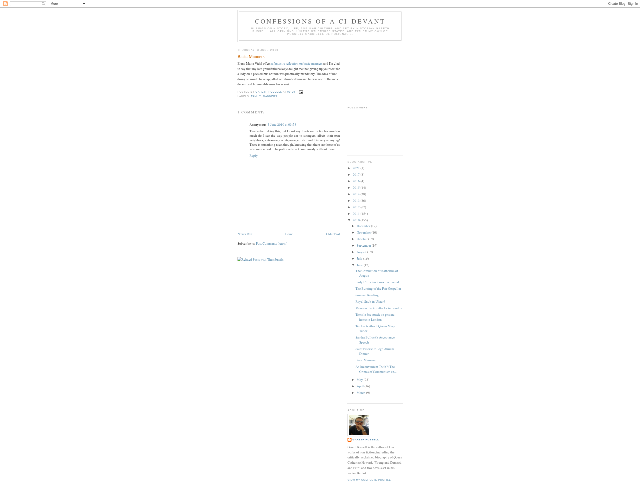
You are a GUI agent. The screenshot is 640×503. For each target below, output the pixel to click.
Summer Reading (367, 295)
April (360, 386)
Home (289, 234)
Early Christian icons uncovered (377, 282)
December (364, 226)
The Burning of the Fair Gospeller (378, 288)
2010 (356, 220)
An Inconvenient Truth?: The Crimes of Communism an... (376, 369)
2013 (356, 200)
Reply (254, 155)
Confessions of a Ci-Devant (320, 21)
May (360, 379)
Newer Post (245, 234)
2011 (356, 213)
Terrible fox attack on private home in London (375, 317)
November (364, 232)
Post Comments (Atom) (271, 243)
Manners (270, 96)
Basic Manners (366, 360)
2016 (356, 181)
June (360, 265)
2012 (356, 207)
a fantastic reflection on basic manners (297, 63)
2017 (356, 174)
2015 (356, 187)
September (364, 245)
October (362, 239)
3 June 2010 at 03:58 (282, 124)
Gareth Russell (365, 439)
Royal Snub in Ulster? (370, 301)
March (361, 392)
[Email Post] (300, 91)
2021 (356, 168)
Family (256, 96)
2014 (356, 194)
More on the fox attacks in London (379, 308)
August (362, 252)
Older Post (333, 234)
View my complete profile (369, 479)
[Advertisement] (373, 70)
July (360, 258)
